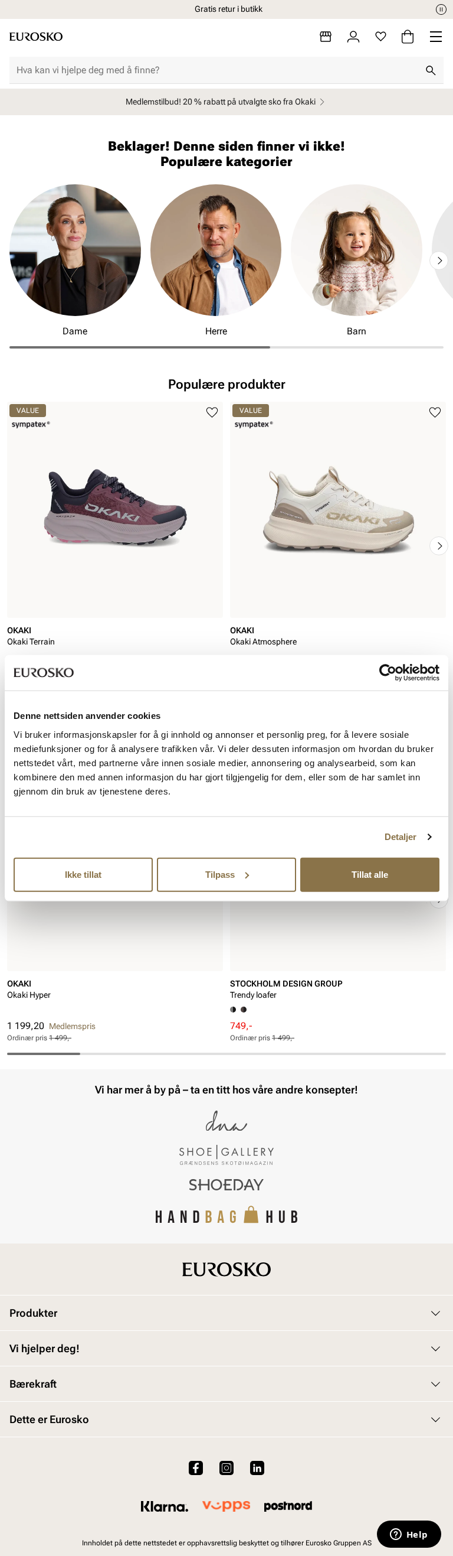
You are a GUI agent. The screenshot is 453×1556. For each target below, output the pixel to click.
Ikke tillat (83, 874)
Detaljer (401, 837)
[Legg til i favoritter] (212, 412)
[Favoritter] (380, 36)
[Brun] (244, 1010)
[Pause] (441, 9)
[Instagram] (226, 1468)
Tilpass (220, 874)
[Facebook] (196, 1468)
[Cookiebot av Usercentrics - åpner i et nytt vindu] (387, 673)
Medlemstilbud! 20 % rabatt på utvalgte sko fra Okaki (221, 101)
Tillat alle (370, 874)
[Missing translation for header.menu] (436, 36)
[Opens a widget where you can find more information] (408, 1535)
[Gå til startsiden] (36, 36)
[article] (115, 534)
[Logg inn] (353, 36)
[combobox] (217, 70)
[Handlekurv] (407, 36)
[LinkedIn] (257, 1468)
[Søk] (431, 70)
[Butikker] (325, 36)
